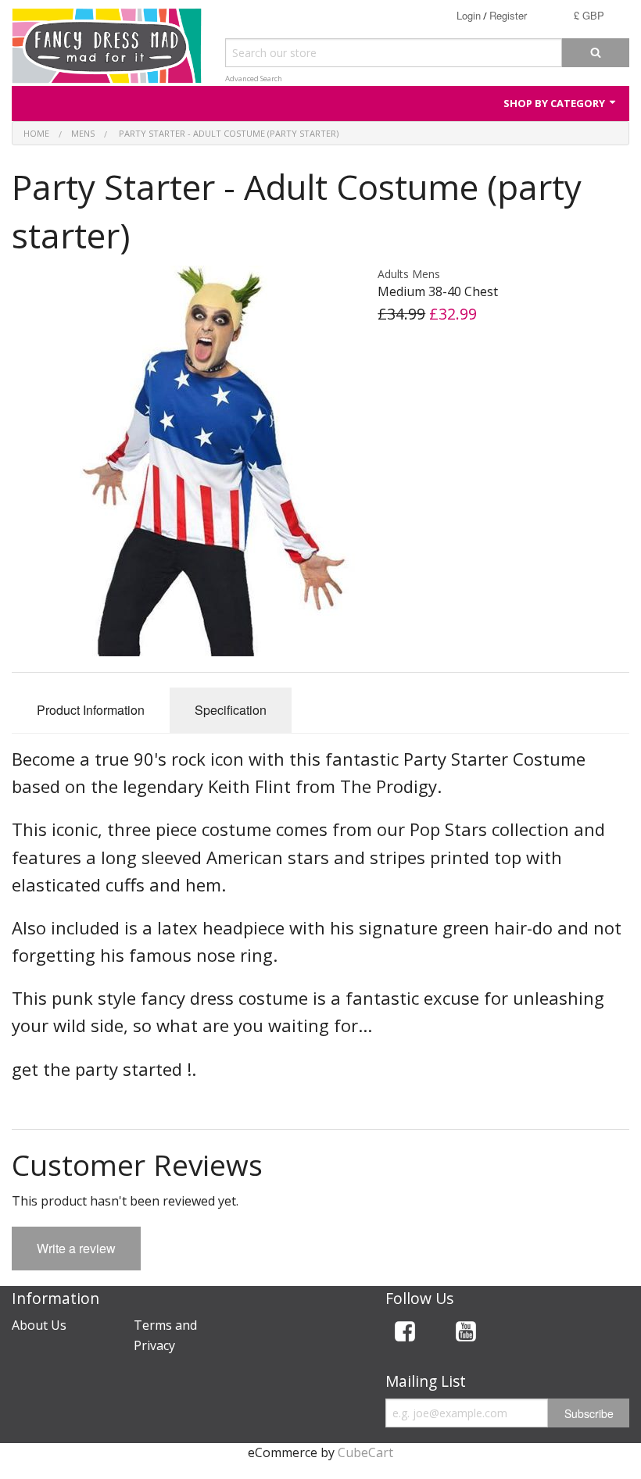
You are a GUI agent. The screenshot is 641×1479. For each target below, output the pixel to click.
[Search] (595, 52)
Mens (83, 133)
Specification (231, 710)
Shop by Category (555, 103)
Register (508, 15)
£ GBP (589, 15)
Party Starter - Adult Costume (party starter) (227, 133)
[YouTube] (466, 1334)
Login (469, 15)
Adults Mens (409, 273)
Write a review (76, 1248)
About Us (39, 1325)
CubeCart (365, 1452)
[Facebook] (405, 1334)
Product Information (91, 710)
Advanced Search (253, 78)
